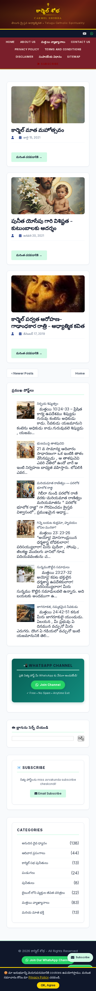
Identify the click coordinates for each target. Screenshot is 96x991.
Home (10, 42)
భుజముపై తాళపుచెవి (50, 443)
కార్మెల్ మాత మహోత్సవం (37, 129)
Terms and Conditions (63, 49)
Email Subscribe (49, 793)
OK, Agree (48, 985)
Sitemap (73, 56)
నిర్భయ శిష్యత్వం (47, 404)
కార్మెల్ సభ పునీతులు (35, 863)
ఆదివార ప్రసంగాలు (33, 853)
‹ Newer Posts (22, 373)
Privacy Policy (39, 977)
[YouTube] (84, 33)
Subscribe (83, 957)
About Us (28, 42)
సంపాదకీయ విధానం (50, 56)
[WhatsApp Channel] (91, 33)
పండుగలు (28, 873)
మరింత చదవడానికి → (29, 157)
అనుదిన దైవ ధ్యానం (34, 843)
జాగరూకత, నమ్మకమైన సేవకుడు (57, 607)
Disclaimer (24, 56)
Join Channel (50, 685)
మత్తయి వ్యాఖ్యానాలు (53, 42)
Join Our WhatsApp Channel (50, 960)
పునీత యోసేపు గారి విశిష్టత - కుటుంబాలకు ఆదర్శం (42, 224)
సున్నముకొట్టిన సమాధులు (53, 567)
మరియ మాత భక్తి (33, 912)
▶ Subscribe (48, 64)
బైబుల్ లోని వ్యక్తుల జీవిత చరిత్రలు (43, 893)
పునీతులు (28, 883)
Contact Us (80, 42)
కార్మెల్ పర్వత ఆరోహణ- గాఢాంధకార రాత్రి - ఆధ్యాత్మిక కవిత (48, 322)
